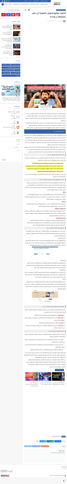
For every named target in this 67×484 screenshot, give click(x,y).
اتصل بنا (25, 1)
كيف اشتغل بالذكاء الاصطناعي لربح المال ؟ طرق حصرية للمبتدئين (32, 384)
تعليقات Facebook (36, 446)
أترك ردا (12, 113)
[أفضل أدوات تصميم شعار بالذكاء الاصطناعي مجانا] (45, 376)
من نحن (30, 1)
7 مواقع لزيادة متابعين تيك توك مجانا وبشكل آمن (7, 34)
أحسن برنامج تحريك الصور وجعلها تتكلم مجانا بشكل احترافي (7, 28)
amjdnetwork (52, 475)
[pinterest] (2, 1)
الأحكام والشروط (36, 1)
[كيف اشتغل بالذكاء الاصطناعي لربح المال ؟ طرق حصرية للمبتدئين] (31, 376)
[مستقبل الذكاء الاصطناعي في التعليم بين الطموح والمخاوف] (58, 376)
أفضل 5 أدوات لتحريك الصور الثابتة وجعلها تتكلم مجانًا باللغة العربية (6, 40)
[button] (57, 441)
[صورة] (16, 26)
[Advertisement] (45, 34)
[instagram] (7, 1)
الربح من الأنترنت (44, 4)
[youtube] (4, 1)
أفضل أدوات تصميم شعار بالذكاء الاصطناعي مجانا (45, 383)
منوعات (10, 4)
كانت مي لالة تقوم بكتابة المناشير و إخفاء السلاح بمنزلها (7, 54)
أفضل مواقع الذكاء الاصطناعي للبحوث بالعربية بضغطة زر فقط (7, 47)
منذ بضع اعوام (61, 381)
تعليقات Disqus (28, 446)
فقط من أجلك (4, 4)
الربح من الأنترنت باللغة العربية (13, 67)
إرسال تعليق (61, 450)
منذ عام (10, 37)
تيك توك (17, 70)
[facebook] (9, 1)
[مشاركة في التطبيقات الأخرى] (37, 441)
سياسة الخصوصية (44, 1)
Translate (10, 471)
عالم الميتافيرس (16, 4)
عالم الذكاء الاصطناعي (34, 4)
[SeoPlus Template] (65, 475)
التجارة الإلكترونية (25, 4)
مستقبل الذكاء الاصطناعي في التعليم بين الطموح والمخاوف (58, 383)
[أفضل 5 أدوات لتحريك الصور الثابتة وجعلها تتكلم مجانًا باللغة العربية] (10, 90)
